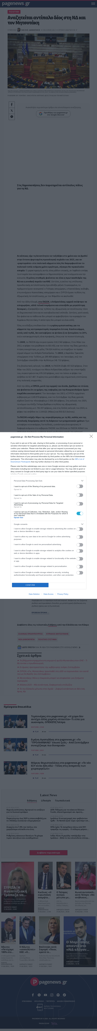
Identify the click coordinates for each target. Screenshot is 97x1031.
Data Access (48, 594)
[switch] (80, 486)
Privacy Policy (62, 594)
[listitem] (48, 480)
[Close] (92, 437)
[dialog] (48, 515)
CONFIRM (30, 585)
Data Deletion (34, 594)
